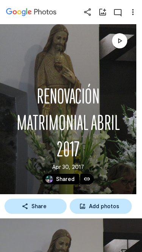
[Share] (87, 12)
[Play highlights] (120, 41)
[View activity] (117, 12)
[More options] (132, 12)
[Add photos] (102, 12)
